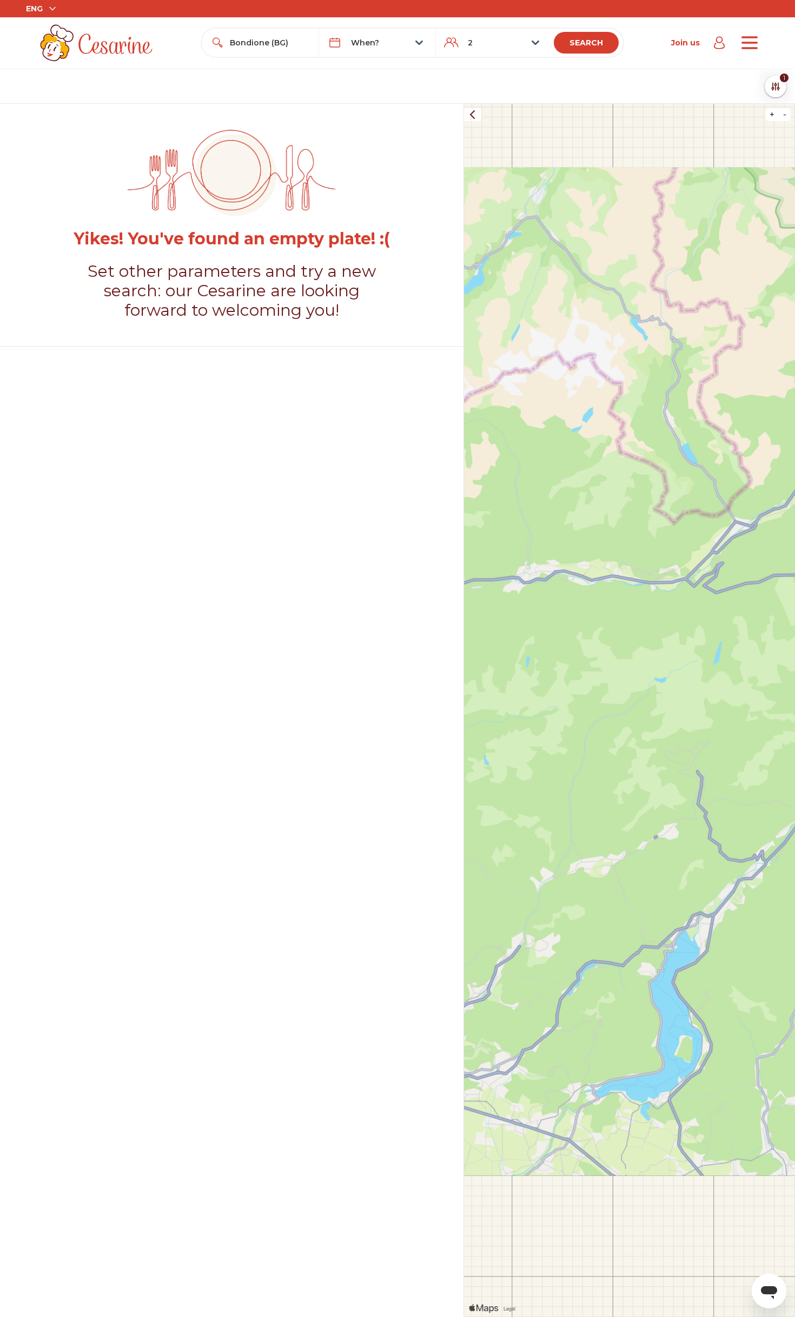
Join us (685, 43)
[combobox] (269, 42)
